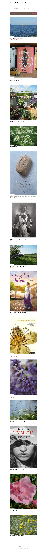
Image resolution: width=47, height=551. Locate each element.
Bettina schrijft (20, 3)
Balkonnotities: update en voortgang (21, 121)
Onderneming (25, 8)
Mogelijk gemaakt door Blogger (24, 546)
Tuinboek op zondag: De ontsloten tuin (22, 355)
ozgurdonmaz (27, 548)
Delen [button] (11, 39)
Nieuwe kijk (13, 510)
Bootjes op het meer (16, 38)
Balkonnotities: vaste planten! (19, 396)
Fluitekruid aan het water (18, 421)
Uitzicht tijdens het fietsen (18, 266)
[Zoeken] (36, 2)
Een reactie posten (14, 39)
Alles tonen (34, 13)
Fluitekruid (13, 147)
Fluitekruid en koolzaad (17, 535)
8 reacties (13, 511)
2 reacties (13, 122)
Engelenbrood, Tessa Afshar (18, 312)
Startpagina (15, 8)
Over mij (20, 8)
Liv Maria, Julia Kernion (17, 469)
